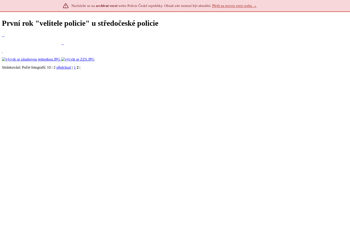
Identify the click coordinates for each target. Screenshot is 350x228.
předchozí (63, 67)
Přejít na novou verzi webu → (234, 6)
